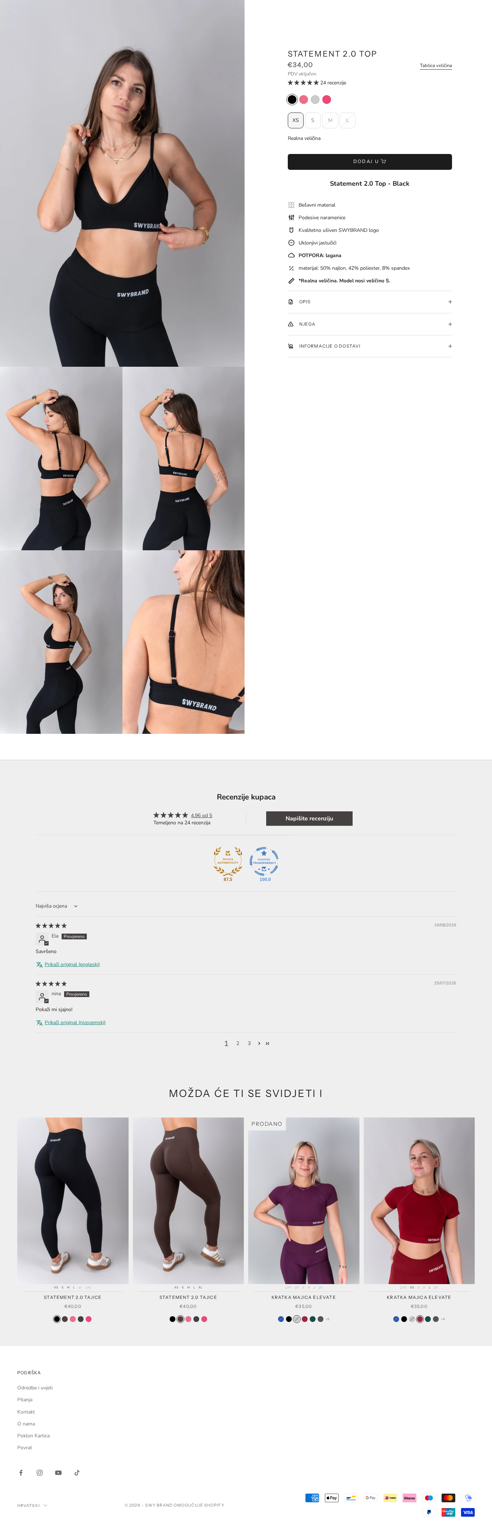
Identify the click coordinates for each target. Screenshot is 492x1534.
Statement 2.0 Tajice (73, 1297)
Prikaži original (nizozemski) (75, 1022)
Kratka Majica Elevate (304, 1297)
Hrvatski (28, 1505)
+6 (443, 1319)
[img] (51, 925)
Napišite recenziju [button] (309, 819)
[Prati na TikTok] (77, 1472)
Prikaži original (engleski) (72, 964)
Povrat (24, 1447)
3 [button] (249, 1043)
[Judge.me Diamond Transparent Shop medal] (264, 861)
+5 (328, 1319)
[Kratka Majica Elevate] (289, 1319)
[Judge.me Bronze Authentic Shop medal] (228, 861)
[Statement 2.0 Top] (292, 99)
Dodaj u (366, 161)
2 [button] (237, 1043)
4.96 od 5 (201, 815)
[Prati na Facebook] (20, 1472)
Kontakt (26, 1412)
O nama (26, 1423)
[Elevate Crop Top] (281, 1319)
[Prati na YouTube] (58, 1472)
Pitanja (24, 1399)
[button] (304, 82)
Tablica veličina (436, 65)
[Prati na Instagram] (39, 1472)
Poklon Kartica (33, 1435)
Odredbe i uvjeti (35, 1387)
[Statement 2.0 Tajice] (57, 1319)
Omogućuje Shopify (199, 1505)
